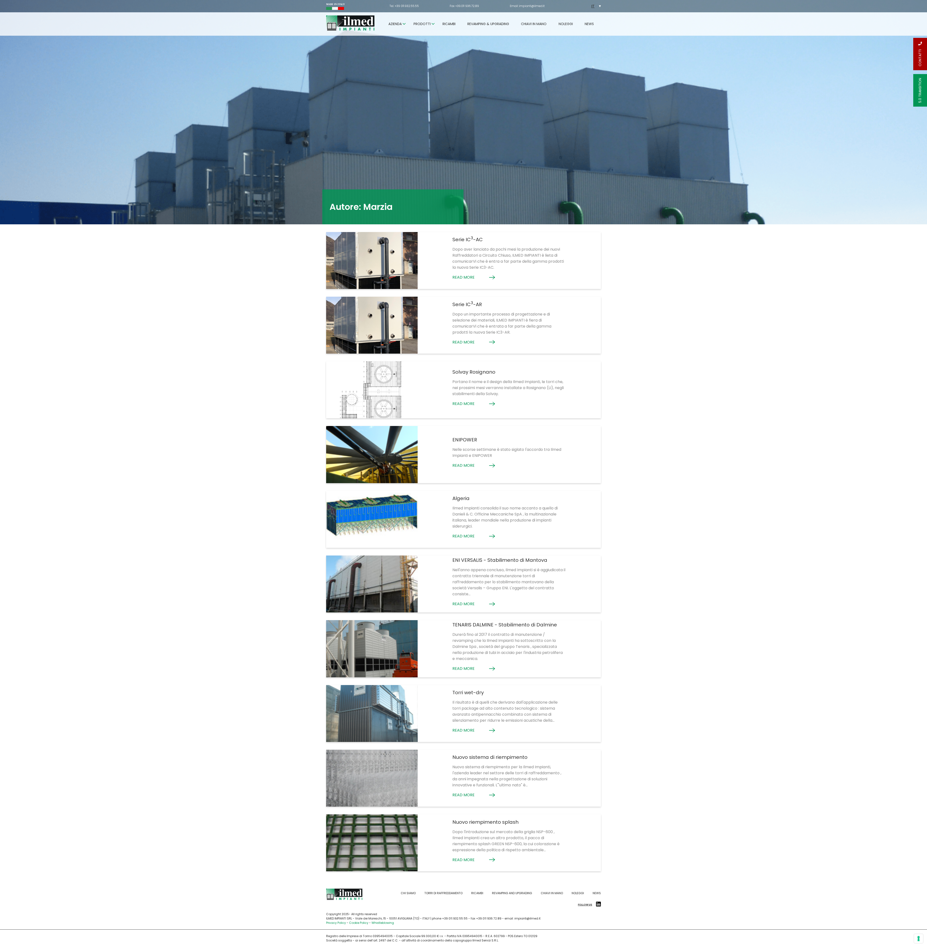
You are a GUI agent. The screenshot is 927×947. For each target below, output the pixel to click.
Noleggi (566, 23)
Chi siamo (408, 893)
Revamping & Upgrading (488, 23)
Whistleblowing (383, 923)
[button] (595, 6)
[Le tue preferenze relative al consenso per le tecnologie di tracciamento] (918, 938)
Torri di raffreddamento (443, 893)
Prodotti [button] (422, 23)
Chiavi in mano (534, 23)
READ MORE (463, 277)
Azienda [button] (395, 23)
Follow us (585, 904)
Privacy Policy (336, 923)
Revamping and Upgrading (512, 893)
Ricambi (449, 23)
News (589, 23)
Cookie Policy (358, 923)
